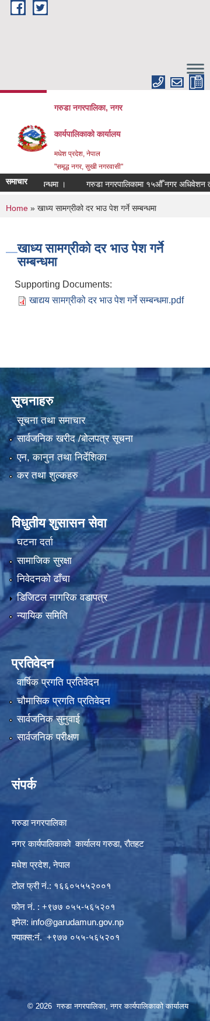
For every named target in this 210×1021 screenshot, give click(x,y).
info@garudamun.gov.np (77, 922)
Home (17, 208)
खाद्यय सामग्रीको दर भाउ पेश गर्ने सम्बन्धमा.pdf (106, 300)
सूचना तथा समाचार (51, 420)
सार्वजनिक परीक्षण (48, 737)
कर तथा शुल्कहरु (47, 475)
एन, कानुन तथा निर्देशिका (62, 457)
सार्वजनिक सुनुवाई (48, 719)
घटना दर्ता (35, 542)
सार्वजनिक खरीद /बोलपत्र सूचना (75, 438)
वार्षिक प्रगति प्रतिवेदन (58, 682)
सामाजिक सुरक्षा (44, 560)
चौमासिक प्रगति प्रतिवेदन (63, 701)
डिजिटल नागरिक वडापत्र (62, 597)
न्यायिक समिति (42, 615)
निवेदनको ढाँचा (43, 578)
